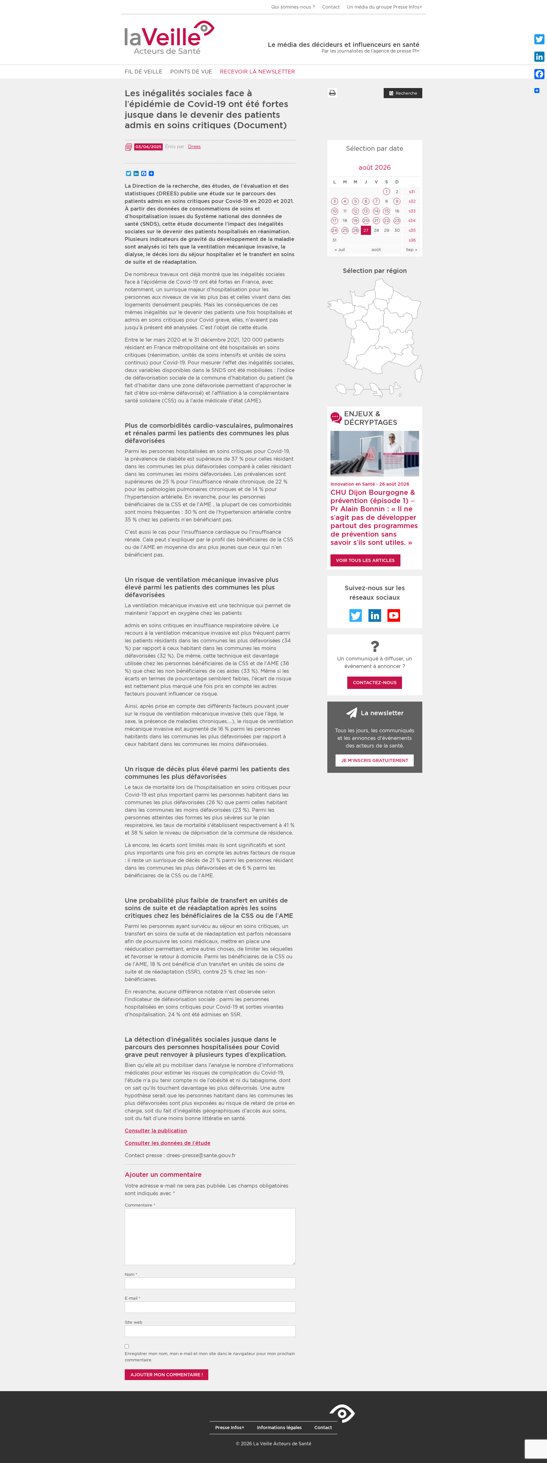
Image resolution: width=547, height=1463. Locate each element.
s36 (411, 240)
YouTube (393, 615)
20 (365, 220)
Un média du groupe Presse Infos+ (384, 6)
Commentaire (140, 1205)
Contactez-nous (375, 682)
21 (376, 220)
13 (366, 211)
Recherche (406, 93)
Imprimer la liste (332, 93)
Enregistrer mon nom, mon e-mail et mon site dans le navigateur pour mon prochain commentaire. (210, 1356)
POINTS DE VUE (191, 72)
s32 (411, 201)
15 (387, 211)
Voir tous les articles (365, 560)
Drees (194, 146)
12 (355, 211)
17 (334, 220)
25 (345, 230)
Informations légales (279, 1427)
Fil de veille (143, 72)
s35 (411, 230)
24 (334, 230)
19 (355, 220)
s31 (411, 191)
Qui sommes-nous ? (293, 6)
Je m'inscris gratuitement (374, 760)
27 (365, 230)
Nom (131, 1274)
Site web (133, 1322)
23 (396, 220)
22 (386, 220)
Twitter (355, 615)
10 (334, 211)
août (376, 249)
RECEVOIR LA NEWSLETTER (257, 72)
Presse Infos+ (229, 1427)
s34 (411, 220)
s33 (411, 211)
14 (376, 211)
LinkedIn (374, 615)
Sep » (411, 249)
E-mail (133, 1298)
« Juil (340, 249)
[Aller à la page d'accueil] (170, 37)
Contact (331, 6)
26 (355, 230)
